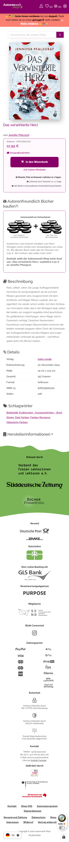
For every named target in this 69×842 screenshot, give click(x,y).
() (51, 6)
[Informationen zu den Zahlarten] (20, 650)
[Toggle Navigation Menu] (65, 6)
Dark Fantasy (22, 417)
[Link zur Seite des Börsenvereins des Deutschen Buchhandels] (34, 796)
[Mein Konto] (42, 6)
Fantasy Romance (40, 417)
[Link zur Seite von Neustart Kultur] (34, 776)
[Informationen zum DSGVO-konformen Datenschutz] (34, 716)
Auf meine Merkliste (34, 169)
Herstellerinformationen (30, 434)
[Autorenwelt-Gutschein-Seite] (34, 559)
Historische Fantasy (17, 422)
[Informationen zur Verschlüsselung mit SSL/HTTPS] (34, 701)
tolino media (45, 359)
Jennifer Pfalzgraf (18, 135)
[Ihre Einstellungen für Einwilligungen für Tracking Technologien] (63, 836)
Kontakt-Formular (38, 760)
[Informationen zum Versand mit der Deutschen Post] (34, 532)
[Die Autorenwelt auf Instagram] (34, 634)
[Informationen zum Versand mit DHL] (34, 540)
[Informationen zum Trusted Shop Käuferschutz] (34, 732)
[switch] (62, 827)
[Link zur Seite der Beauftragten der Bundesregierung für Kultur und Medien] (34, 791)
